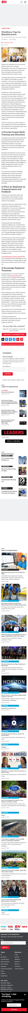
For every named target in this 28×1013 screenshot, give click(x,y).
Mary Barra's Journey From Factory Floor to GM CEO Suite (13, 771)
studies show (15, 275)
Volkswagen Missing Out (8, 480)
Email (2, 940)
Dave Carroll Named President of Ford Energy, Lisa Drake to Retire (12, 801)
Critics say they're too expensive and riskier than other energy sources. (12, 904)
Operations (5, 28)
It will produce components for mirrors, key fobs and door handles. (13, 874)
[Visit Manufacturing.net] (10, 929)
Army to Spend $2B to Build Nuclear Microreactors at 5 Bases (11, 900)
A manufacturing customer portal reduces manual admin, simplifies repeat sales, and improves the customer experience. (12, 577)
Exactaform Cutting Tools (8, 708)
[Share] (6, 339)
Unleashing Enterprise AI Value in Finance (9, 492)
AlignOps (3, 747)
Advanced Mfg (5, 661)
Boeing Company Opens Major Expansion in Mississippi (8, 421)
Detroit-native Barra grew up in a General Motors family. (13, 775)
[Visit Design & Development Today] (3, 926)
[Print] (2, 339)
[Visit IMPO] (24, 926)
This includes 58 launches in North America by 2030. (13, 738)
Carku (3, 913)
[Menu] (25, 2)
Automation (5, 455)
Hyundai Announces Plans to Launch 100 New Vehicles (12, 734)
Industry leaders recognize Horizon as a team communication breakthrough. (13, 699)
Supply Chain (6, 477)
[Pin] (17, 339)
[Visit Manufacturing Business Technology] (17, 929)
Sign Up (5, 947)
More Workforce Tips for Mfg (8, 470)
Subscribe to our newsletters (14, 334)
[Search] (21, 2)
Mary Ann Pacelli (8, 42)
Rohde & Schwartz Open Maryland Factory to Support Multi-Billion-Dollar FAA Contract (9, 412)
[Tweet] (14, 339)
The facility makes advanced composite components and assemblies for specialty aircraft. (12, 669)
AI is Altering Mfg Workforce (7, 459)
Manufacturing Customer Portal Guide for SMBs (13, 573)
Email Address (7, 366)
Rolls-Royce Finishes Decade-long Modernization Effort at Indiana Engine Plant (9, 402)
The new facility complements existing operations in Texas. (11, 639)
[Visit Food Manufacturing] (10, 926)
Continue (14, 1009)
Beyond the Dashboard (7, 392)
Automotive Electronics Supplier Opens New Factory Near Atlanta (13, 871)
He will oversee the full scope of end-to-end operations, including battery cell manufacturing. (13, 804)
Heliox (3, 815)
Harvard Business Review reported (12, 256)
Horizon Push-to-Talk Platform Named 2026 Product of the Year (13, 695)
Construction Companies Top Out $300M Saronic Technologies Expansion (12, 839)
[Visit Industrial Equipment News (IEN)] (17, 926)
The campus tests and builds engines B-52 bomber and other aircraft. (12, 607)
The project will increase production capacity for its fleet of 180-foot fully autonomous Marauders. (13, 844)
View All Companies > (14, 441)
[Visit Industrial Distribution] (3, 929)
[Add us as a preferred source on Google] (21, 339)
